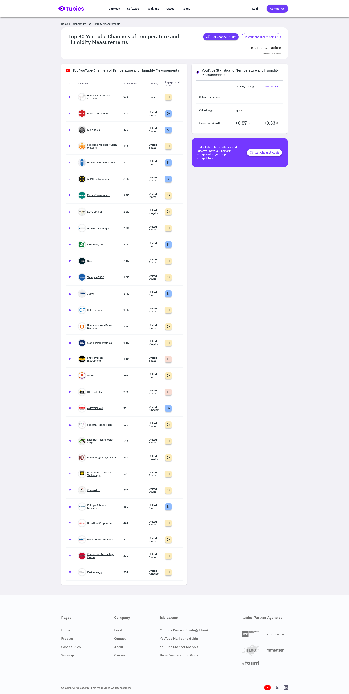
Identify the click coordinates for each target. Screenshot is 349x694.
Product (67, 638)
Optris (90, 375)
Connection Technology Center (100, 556)
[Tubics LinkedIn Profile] (286, 687)
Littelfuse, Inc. (95, 244)
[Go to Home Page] (71, 10)
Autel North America (99, 113)
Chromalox (93, 490)
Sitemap (67, 655)
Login (255, 8)
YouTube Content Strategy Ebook (184, 630)
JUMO (90, 293)
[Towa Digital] (277, 634)
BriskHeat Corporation (100, 523)
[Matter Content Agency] (277, 650)
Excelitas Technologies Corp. (100, 441)
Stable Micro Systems (99, 342)
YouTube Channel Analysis (179, 647)
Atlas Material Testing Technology (99, 474)
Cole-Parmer (94, 310)
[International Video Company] (253, 634)
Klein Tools (93, 129)
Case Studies (71, 647)
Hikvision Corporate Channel (98, 97)
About (186, 8)
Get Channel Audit (223, 37)
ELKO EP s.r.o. (95, 211)
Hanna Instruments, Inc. (101, 162)
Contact (120, 638)
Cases (170, 8)
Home (64, 23)
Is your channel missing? (261, 37)
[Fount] (253, 663)
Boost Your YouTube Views (179, 655)
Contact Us (277, 8)
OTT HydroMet (95, 392)
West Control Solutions (100, 539)
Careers (120, 655)
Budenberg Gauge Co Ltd (101, 457)
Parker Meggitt (95, 572)
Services (114, 8)
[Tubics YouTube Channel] (267, 687)
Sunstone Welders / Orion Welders (102, 146)
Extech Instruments (98, 195)
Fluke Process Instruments (95, 359)
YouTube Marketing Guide (179, 638)
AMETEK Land (95, 408)
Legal (118, 630)
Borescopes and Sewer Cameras (100, 326)
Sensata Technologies (100, 424)
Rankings (153, 8)
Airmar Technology (98, 228)
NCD (89, 261)
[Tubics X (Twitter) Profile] (277, 687)
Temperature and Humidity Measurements (95, 23)
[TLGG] (253, 650)
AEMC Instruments (98, 179)
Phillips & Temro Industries (96, 507)
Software (133, 8)
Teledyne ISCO (95, 277)
